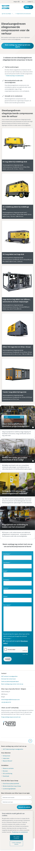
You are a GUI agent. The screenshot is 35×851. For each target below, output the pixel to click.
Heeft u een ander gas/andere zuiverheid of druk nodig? (17, 451)
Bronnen (5, 771)
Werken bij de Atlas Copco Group (12, 786)
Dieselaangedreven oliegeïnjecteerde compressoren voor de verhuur (17, 113)
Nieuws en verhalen (8, 768)
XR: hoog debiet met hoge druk (13, 254)
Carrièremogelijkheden (9, 788)
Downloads (6, 776)
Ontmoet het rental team (8, 679)
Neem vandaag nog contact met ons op (12, 684)
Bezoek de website (24, 807)
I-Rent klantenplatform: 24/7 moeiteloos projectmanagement (17, 417)
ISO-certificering (7, 773)
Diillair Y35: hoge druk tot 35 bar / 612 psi (17, 347)
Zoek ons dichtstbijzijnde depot (10, 681)
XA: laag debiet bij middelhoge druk (15, 162)
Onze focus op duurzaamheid (11, 783)
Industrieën (6, 758)
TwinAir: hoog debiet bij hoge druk (14, 392)
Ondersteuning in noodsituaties (15, 75)
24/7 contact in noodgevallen (9, 676)
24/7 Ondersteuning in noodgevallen (13, 749)
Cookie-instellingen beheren (16, 843)
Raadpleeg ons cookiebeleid (20, 832)
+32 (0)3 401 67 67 (6, 702)
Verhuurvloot (6, 756)
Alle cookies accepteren (16, 837)
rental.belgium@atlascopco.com (10, 699)
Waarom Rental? (7, 761)
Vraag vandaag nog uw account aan (11, 717)
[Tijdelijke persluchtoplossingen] (13, 13)
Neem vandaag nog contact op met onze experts (17, 46)
